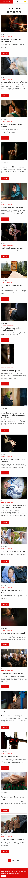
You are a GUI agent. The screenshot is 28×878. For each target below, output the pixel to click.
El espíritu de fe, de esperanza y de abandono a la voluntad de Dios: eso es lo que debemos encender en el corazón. (14, 843)
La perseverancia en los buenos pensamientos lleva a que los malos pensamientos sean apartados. (13, 45)
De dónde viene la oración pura (11, 716)
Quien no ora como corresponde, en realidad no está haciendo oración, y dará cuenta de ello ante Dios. (13, 803)
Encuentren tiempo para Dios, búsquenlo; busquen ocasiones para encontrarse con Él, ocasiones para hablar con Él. (14, 596)
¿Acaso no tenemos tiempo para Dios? (12, 591)
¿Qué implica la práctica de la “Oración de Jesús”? (11, 329)
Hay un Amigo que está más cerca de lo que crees (14, 460)
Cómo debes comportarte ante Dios (13, 839)
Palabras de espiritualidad (7, 36)
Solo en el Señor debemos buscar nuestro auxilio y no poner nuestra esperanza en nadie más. (14, 555)
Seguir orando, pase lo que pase (12, 248)
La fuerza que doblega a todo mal (12, 167)
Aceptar (3, 876)
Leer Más (5, 53)
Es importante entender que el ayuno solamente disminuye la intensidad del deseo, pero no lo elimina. (13, 171)
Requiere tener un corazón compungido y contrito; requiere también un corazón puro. (14, 333)
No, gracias (9, 876)
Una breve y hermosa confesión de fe (14, 82)
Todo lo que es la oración (9, 756)
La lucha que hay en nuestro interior (13, 633)
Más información (16, 873)
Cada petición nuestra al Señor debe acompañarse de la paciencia (13, 507)
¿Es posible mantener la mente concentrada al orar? (12, 40)
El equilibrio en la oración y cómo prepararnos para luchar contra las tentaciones (13, 415)
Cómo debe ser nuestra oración (12, 674)
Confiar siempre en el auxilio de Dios (13, 551)
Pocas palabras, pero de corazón (12, 207)
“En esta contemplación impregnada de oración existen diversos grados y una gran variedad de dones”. (13, 291)
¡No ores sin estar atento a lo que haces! (12, 798)
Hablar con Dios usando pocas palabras (11, 125)
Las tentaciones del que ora (10, 371)
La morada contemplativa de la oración (11, 286)
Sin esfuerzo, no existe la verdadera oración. (12, 251)
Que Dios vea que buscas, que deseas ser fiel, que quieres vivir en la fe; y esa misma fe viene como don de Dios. (14, 720)
